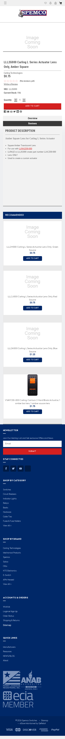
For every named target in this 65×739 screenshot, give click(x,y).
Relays (6, 503)
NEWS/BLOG (9, 656)
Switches (7, 490)
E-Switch (7, 575)
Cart (60, 3)
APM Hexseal (8, 580)
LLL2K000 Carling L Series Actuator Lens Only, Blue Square (32, 349)
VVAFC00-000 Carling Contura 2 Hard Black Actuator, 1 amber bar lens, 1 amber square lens (32, 401)
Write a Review (11, 84)
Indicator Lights (9, 499)
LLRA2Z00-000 (25, 148)
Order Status (8, 616)
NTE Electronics (9, 571)
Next (61, 319)
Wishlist (45, 3)
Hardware (7, 512)
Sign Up (14, 611)
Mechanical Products (12, 553)
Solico (5, 562)
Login (50, 3)
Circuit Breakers (9, 494)
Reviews (32, 123)
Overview (32, 118)
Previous (2, 319)
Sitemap (7, 625)
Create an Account (55, 3)
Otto (5, 566)
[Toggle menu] (5, 3)
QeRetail (42, 724)
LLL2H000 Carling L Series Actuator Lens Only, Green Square (32, 248)
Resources (7, 652)
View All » (7, 526)
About (5, 661)
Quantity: (8, 100)
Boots (5, 508)
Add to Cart (32, 258)
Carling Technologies (12, 548)
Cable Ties (7, 517)
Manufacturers (9, 647)
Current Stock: (12, 93)
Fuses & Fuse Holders (12, 521)
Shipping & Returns (11, 621)
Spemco (6, 557)
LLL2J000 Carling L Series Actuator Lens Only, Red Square (32, 298)
